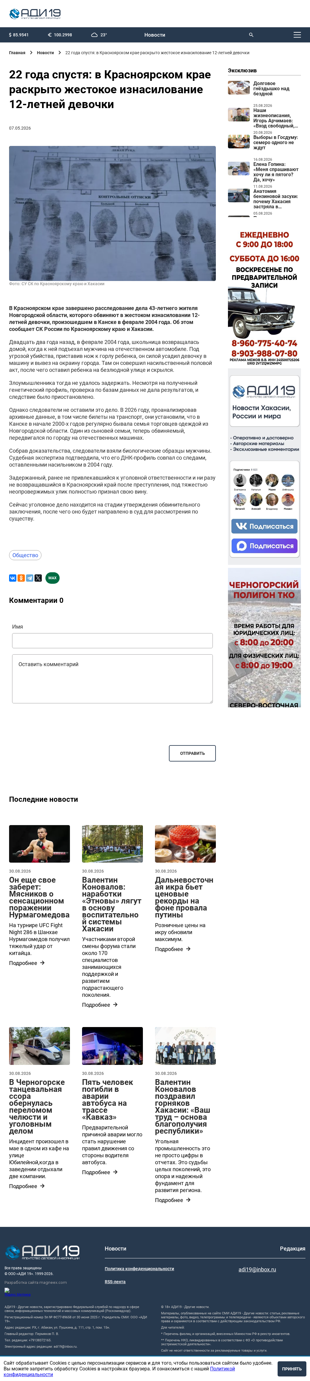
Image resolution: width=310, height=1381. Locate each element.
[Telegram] (29, 578)
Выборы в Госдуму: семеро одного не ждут (275, 142)
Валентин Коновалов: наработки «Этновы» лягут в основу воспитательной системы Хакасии (111, 904)
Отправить (192, 753)
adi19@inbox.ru (257, 1269)
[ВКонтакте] (12, 578)
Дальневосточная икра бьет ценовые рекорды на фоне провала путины (184, 897)
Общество (25, 555)
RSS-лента (115, 1281)
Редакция (292, 1248)
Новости (154, 35)
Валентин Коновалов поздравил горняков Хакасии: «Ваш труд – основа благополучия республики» (182, 1106)
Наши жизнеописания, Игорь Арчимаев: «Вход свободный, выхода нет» (274, 118)
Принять (292, 1368)
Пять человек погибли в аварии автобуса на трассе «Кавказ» (107, 1100)
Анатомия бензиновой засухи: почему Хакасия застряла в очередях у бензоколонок (275, 199)
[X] (38, 578)
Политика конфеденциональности (139, 1268)
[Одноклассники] (21, 578)
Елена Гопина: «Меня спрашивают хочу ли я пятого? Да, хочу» (275, 172)
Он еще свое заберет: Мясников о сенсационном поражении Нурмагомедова (39, 897)
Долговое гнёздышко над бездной (271, 89)
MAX (52, 578)
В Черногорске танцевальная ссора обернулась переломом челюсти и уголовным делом (37, 1106)
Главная (17, 52)
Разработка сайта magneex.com (36, 1282)
